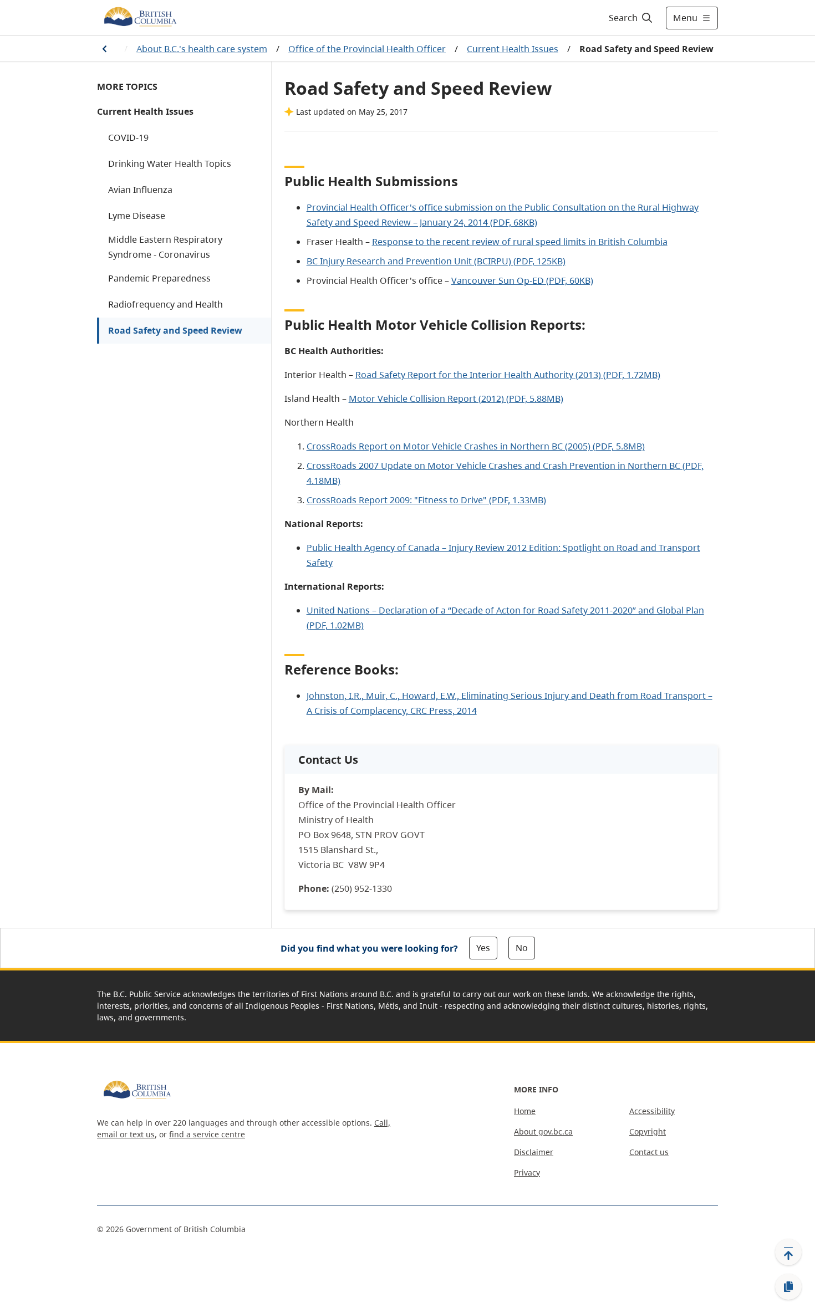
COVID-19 (128, 137)
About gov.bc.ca (543, 1131)
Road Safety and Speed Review (175, 330)
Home (525, 1111)
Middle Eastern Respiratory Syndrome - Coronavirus (165, 246)
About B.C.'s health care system (201, 49)
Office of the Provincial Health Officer (367, 49)
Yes (483, 948)
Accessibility (652, 1111)
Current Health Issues (512, 49)
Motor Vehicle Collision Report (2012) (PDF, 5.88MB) (456, 398)
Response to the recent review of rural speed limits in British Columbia (520, 242)
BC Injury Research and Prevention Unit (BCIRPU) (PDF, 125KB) (436, 261)
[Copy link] (788, 1287)
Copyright (647, 1131)
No (522, 948)
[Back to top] (788, 1252)
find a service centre (207, 1134)
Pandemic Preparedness (159, 278)
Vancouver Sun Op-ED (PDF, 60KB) (522, 280)
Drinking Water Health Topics (169, 163)
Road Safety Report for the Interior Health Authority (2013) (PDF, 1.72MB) (507, 375)
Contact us (649, 1152)
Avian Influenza (140, 189)
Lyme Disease (136, 216)
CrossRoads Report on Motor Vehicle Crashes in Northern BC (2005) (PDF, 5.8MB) (476, 446)
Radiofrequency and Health (165, 304)
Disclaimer (533, 1152)
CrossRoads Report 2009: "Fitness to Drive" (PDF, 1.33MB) (426, 500)
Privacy (527, 1172)
